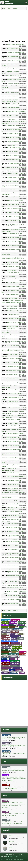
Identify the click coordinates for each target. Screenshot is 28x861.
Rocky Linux (15, 661)
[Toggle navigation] (26, 3)
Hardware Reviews (15, 636)
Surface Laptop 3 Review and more (14, 272)
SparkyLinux (17, 668)
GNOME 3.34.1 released (12, 579)
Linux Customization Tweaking (10, 640)
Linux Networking (16, 645)
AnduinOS (13, 622)
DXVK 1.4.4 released (11, 145)
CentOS (21, 624)
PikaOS (23, 654)
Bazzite (5, 624)
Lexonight (11, 841)
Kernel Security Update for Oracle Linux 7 (16, 374)
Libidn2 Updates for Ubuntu (13, 92)
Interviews (6, 638)
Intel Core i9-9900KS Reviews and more (15, 44)
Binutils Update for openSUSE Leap (14, 48)
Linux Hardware (17, 643)
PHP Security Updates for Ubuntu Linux (15, 103)
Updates (6, 672)
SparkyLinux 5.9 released (12, 585)
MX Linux (22, 652)
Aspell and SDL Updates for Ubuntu (15, 425)
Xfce (21, 672)
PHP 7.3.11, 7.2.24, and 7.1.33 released (15, 241)
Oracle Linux (14, 654)
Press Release (14, 656)
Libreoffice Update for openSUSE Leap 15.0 (16, 249)
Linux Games (6, 643)
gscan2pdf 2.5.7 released (12, 488)
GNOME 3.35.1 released (12, 306)
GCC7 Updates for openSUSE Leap (14, 233)
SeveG (10, 847)
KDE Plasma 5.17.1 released (12, 171)
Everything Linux (7, 629)
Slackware (6, 665)
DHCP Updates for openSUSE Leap (14, 314)
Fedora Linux (18, 629)
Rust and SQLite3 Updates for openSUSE (16, 557)
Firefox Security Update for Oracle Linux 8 (16, 189)
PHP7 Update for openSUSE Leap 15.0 (15, 599)
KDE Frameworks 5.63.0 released (14, 480)
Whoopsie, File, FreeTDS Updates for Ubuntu (16, 60)
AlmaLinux (6, 620)
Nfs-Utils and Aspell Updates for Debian (16, 318)
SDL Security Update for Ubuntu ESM (15, 404)
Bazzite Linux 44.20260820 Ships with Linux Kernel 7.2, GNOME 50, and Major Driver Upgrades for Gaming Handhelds (14, 778)
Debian (14, 627)
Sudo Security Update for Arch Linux (15, 393)
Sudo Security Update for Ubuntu (14, 449)
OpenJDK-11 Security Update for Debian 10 (16, 286)
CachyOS (12, 624)
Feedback (6, 631)
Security (6, 663)
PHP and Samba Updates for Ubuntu (15, 96)
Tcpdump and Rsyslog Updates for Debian (16, 500)
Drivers (22, 627)
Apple (6, 800)
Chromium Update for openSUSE (14, 484)
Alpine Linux (15, 620)
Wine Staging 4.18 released (12, 326)
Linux (21, 638)
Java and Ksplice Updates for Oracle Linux (16, 266)
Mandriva (15, 649)
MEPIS (15, 652)
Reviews (6, 661)
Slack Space (15, 663)
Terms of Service (8, 859)
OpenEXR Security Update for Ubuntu (15, 587)
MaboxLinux (6, 649)
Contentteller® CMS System (12, 856)
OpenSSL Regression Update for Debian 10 (16, 476)
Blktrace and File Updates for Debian (15, 200)
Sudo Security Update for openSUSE (15, 441)
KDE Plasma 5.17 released (12, 423)
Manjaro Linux (6, 652)
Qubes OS (5, 658)
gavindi (10, 835)
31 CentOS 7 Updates (11, 270)
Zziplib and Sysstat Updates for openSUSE (16, 125)
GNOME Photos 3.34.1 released (13, 419)
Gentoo (5, 633)
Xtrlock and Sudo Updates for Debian (15, 457)
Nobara (5, 654)
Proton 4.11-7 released (12, 539)
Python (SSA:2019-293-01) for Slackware (15, 282)
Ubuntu (19, 670)
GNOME (13, 633)
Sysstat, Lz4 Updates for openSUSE (14, 107)
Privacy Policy (16, 859)
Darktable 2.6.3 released (12, 298)
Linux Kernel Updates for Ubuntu (14, 220)
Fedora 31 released (11, 90)
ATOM (23, 859)
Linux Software (17, 647)
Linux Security (6, 647)
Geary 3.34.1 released (11, 569)
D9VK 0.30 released (11, 119)
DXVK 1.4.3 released (11, 339)
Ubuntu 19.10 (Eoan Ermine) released (15, 362)
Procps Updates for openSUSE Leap (14, 159)
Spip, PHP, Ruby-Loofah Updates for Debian (16, 111)
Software (15, 665)
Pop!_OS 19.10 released (12, 308)
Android (5, 622)
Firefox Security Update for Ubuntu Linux (16, 196)
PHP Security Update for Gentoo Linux (15, 177)
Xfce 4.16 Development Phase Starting (15, 310)
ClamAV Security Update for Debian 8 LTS (16, 527)
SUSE (5, 670)
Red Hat (14, 658)
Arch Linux (22, 622)
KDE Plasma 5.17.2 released (13, 83)
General (15, 631)
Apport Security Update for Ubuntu (14, 68)
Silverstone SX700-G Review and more (15, 181)
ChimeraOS (6, 627)
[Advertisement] (14, 24)
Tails (12, 670)
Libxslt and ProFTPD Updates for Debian (16, 137)
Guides (21, 633)
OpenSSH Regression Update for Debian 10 (16, 575)
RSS (21, 859)
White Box (14, 672)
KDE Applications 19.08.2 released (14, 511)
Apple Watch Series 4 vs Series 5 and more (16, 595)
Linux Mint (6, 645)
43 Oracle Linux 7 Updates (12, 401)
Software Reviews (7, 668)
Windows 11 (6, 735)
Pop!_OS (5, 656)
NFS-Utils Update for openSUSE (14, 75)
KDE (14, 638)
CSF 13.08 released (11, 276)
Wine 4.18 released (11, 328)
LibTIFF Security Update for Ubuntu (14, 378)
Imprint (2, 859)
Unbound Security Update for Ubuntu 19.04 (16, 565)
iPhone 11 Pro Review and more (14, 472)
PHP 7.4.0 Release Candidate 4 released (15, 294)
